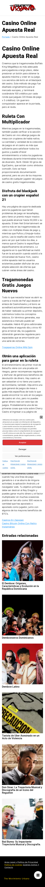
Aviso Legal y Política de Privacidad (21, 862)
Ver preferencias (22, 456)
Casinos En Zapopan (13, 520)
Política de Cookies (13, 865)
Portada (6, 37)
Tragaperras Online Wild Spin (17, 347)
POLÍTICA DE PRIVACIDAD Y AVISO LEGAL (18, 464)
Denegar (22, 449)
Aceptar (22, 442)
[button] (41, 417)
